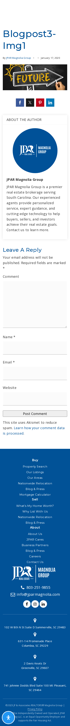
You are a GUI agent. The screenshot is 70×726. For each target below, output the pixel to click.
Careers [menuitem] (35, 556)
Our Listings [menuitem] (35, 472)
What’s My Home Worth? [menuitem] (35, 506)
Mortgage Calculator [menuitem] (35, 494)
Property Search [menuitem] (35, 466)
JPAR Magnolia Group (18, 58)
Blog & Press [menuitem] (35, 489)
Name (9, 337)
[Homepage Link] (35, 573)
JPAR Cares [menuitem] (35, 539)
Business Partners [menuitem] (35, 545)
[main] (35, 224)
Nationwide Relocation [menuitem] (35, 483)
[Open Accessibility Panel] (8, 717)
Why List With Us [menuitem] (35, 511)
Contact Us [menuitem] (35, 562)
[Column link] (35, 623)
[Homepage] (15, 5)
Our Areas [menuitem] (35, 478)
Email (9, 362)
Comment (11, 276)
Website (9, 387)
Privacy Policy (35, 709)
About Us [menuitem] (35, 534)
